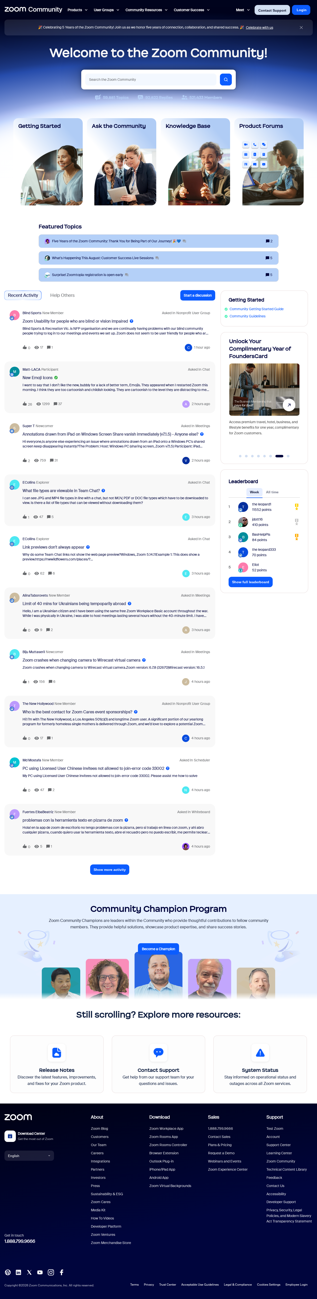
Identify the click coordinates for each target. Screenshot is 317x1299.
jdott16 (257, 519)
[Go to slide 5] (264, 456)
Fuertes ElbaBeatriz (38, 812)
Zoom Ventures (103, 1234)
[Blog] (7, 1272)
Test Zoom (274, 1128)
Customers (99, 1136)
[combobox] (150, 79)
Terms (134, 1285)
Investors (98, 1177)
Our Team (98, 1145)
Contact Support (272, 10)
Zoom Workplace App (166, 1128)
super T (29, 426)
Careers (97, 1153)
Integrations (100, 1161)
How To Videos (102, 1218)
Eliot (255, 564)
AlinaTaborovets (35, 595)
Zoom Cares (100, 1202)
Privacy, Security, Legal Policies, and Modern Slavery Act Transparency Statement (289, 1215)
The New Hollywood (38, 703)
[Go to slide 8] (285, 456)
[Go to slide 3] (252, 456)
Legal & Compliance (238, 1285)
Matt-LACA (31, 369)
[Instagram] (51, 1272)
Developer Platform (106, 1226)
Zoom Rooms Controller (168, 1145)
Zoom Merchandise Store (111, 1243)
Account (273, 1136)
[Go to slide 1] (240, 456)
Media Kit (98, 1210)
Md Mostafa (32, 760)
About (97, 1117)
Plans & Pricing (220, 1145)
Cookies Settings (268, 1285)
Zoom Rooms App (163, 1136)
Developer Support (281, 1202)
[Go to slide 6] (270, 456)
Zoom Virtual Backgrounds (170, 1186)
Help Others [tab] (62, 295)
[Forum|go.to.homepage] (33, 10)
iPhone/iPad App (162, 1169)
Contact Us (275, 1186)
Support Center (278, 1145)
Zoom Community (280, 1161)
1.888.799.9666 (19, 1241)
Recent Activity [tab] (23, 295)
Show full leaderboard (250, 582)
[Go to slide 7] (276, 456)
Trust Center (167, 1285)
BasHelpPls (261, 534)
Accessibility (276, 1194)
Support (274, 1117)
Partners (97, 1169)
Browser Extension (164, 1153)
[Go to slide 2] (246, 456)
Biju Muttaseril (34, 652)
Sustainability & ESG (107, 1194)
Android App (158, 1177)
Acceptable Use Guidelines (200, 1285)
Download (159, 1117)
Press (95, 1186)
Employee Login (297, 1285)
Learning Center (279, 1153)
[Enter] (226, 79)
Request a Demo (221, 1153)
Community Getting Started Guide (257, 309)
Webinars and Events (224, 1161)
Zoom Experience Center (228, 1169)
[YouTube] (40, 1272)
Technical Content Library (286, 1169)
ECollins (29, 482)
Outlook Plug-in (161, 1161)
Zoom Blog (99, 1128)
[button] (197, 295)
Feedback (274, 1177)
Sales (213, 1117)
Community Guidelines (247, 316)
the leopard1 (261, 504)
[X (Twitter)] (29, 1272)
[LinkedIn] (18, 1272)
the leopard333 (264, 549)
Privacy (149, 1285)
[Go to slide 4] (258, 456)
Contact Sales (219, 1136)
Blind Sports (32, 313)
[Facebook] (61, 1272)
